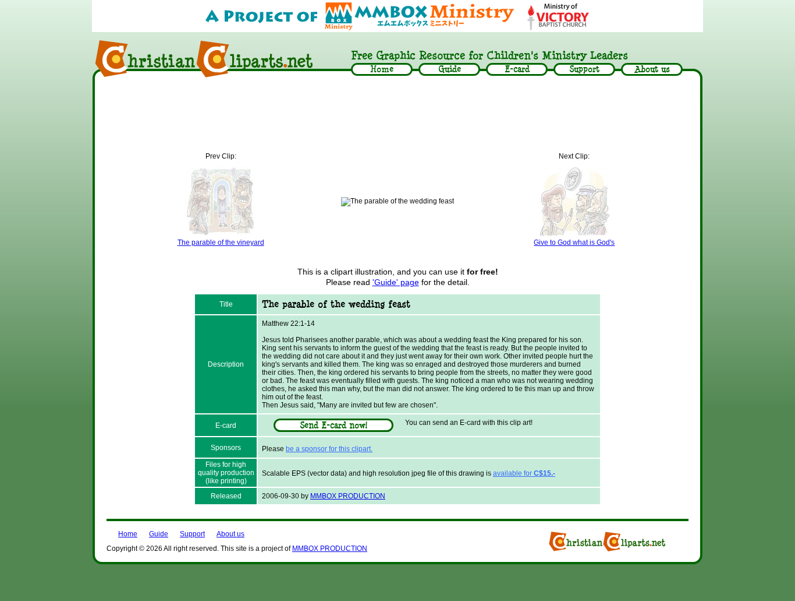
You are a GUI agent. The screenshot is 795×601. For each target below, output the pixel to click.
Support (192, 534)
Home (127, 534)
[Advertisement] (397, 115)
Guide (158, 534)
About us (230, 534)
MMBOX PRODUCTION (347, 496)
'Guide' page (395, 282)
